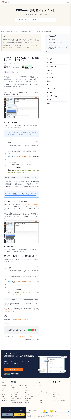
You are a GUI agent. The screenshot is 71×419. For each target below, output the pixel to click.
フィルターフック (52, 96)
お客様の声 (4, 387)
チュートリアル (17, 31)
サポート (55, 385)
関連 (47, 51)
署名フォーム (28, 392)
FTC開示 (3, 396)
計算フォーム (14, 400)
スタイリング (51, 88)
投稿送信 (27, 390)
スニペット (50, 70)
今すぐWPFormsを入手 (12, 369)
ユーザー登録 (28, 398)
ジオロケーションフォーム (17, 402)
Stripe (40, 398)
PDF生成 (27, 389)
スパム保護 (27, 394)
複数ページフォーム (29, 385)
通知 (48, 81)
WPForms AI (27, 402)
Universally (55, 398)
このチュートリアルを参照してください (20, 134)
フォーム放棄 (14, 394)
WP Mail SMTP (56, 394)
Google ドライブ (43, 392)
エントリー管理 (14, 392)
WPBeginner (55, 392)
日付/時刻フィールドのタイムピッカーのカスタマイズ (19, 310)
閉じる (39, 35)
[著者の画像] (5, 66)
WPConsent (55, 396)
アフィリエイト (5, 392)
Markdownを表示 (29, 72)
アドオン (49, 85)
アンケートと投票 (29, 396)
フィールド (50, 74)
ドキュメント (56, 387)
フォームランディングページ (17, 390)
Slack (40, 394)
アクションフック (52, 92)
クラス (49, 99)
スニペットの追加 (50, 39)
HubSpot (41, 390)
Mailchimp (41, 385)
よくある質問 (49, 45)
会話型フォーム (14, 389)
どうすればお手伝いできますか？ (23, 336)
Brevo (40, 396)
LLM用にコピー (18, 72)
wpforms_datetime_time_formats (25, 319)
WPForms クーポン (26, 412)
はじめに (49, 63)
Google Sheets (42, 387)
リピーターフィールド (30, 387)
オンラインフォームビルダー (17, 385)
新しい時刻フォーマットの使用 (54, 42)
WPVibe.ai (55, 390)
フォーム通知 (14, 396)
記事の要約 (8, 72)
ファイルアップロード (16, 398)
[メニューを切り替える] (68, 2)
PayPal (40, 400)
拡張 (48, 103)
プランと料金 (56, 389)
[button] (30, 330)
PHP (8, 323)
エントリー (50, 77)
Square (40, 402)
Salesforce (41, 389)
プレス (3, 390)
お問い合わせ (5, 389)
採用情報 (4, 385)
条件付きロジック (15, 387)
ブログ (3, 394)
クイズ (26, 400)
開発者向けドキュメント (6, 31)
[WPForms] (5, 2)
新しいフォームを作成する (31, 204)
